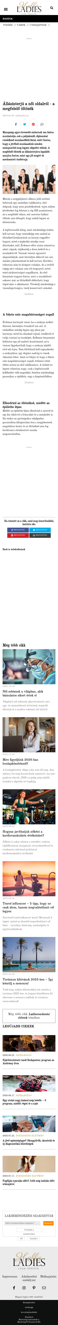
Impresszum (9, 1276)
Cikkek (21, 24)
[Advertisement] (29, 69)
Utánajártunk (38, 24)
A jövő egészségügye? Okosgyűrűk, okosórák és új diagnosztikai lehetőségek (29, 1142)
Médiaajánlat (48, 1276)
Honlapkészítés (29, 1303)
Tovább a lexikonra (29, 1230)
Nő (21, 1239)
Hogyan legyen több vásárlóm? (29, 1297)
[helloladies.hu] (29, 8)
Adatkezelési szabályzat (29, 1278)
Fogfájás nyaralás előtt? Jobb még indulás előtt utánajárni (29, 1183)
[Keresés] (51, 8)
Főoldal (8, 24)
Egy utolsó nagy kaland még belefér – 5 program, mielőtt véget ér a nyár (24, 1102)
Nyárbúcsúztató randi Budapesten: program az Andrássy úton (28, 1062)
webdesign (29, 1308)
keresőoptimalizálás (29, 1312)
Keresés (48, 1223)
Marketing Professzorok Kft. (29, 1322)
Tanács (34, 1239)
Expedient (29, 1317)
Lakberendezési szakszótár (29, 1216)
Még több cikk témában (29, 1016)
